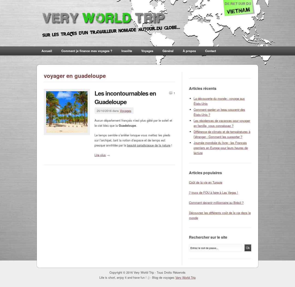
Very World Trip (185, 277)
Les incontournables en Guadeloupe (125, 97)
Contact (210, 51)
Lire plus (100, 155)
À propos (189, 51)
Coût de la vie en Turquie (205, 182)
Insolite (126, 51)
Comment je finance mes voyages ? (86, 51)
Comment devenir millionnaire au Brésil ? (216, 202)
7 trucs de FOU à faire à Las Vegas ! (213, 192)
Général (168, 51)
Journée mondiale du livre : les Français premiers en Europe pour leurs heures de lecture (221, 148)
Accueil (46, 51)
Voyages (147, 51)
